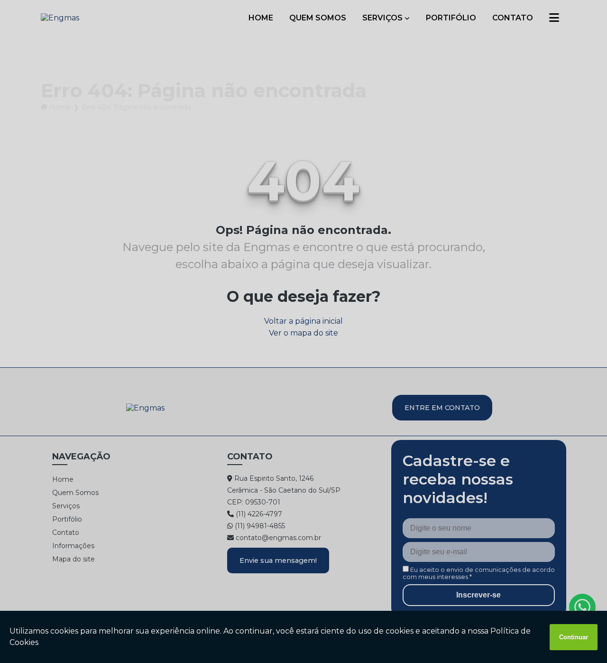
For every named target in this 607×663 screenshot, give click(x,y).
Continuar (573, 637)
